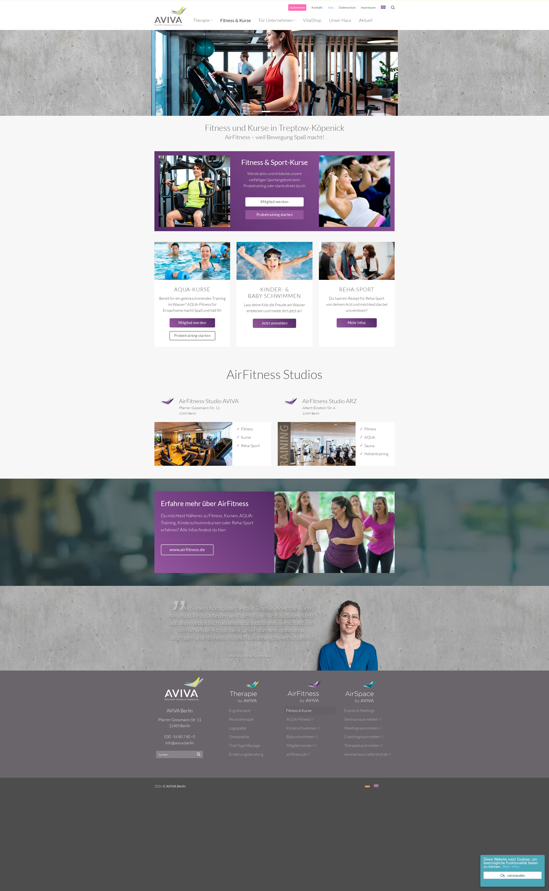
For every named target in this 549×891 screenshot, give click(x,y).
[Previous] (161, 72)
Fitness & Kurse (235, 20)
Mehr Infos (510, 866)
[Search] (393, 7)
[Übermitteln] (198, 748)
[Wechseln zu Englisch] (383, 7)
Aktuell (366, 20)
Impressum (368, 7)
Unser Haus (340, 20)
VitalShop (312, 20)
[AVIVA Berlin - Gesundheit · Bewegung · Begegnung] (170, 16)
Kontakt (317, 7)
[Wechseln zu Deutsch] (367, 779)
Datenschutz (347, 7)
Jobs (331, 7)
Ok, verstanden (512, 875)
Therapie (201, 20)
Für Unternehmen (276, 20)
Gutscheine (297, 7)
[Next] (387, 72)
